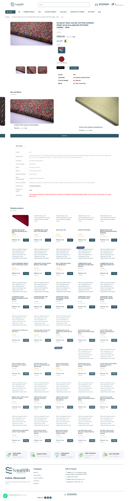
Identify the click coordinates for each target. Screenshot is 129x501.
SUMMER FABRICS (29, 12)
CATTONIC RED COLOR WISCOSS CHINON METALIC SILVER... (86, 432)
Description (19, 146)
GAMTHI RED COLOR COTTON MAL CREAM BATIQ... (106, 298)
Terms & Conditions (38, 478)
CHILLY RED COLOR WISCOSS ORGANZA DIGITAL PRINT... (86, 398)
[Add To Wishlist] (67, 67)
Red (62, 51)
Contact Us (36, 480)
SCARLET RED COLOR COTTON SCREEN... (26, 125)
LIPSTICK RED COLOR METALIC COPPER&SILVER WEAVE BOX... (42, 365)
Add (27, 240)
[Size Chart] (65, 41)
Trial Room (74, 67)
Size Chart (36, 483)
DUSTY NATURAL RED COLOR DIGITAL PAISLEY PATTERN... (19, 365)
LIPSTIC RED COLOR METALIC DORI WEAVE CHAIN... (84, 365)
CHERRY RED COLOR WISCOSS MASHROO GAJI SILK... (19, 231)
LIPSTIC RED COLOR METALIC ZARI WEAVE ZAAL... (62, 365)
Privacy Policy (37, 475)
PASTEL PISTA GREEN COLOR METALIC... (91, 127)
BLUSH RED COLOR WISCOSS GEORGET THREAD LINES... (62, 432)
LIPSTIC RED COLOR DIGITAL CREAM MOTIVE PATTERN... (107, 332)
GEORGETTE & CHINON (77, 12)
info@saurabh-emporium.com (77, 479)
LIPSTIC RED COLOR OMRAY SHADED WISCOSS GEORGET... (108, 365)
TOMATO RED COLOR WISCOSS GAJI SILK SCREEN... (40, 398)
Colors (10, 12)
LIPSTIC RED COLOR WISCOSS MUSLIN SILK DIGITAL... (41, 432)
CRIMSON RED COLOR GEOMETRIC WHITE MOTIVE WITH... (64, 332)
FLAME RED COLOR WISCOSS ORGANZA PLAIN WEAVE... (20, 298)
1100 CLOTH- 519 (61, 230)
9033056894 (74, 476)
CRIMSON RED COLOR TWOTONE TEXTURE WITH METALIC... (86, 265)
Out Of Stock (60, 67)
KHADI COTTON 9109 (84, 230)
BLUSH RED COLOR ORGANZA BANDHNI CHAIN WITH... (86, 332)
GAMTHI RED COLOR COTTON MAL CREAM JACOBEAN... (62, 298)
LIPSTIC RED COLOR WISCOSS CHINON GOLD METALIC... (107, 398)
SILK (39, 12)
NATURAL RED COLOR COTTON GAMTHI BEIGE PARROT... (107, 432)
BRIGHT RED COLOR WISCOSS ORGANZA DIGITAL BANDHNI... (108, 231)
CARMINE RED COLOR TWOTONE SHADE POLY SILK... (107, 265)
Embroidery (63, 12)
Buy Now (64, 135)
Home (8, 17)
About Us (36, 472)
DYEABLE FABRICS (51, 12)
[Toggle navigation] (36, 4)
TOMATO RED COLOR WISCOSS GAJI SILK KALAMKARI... (62, 398)
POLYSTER (91, 12)
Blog (99, 12)
